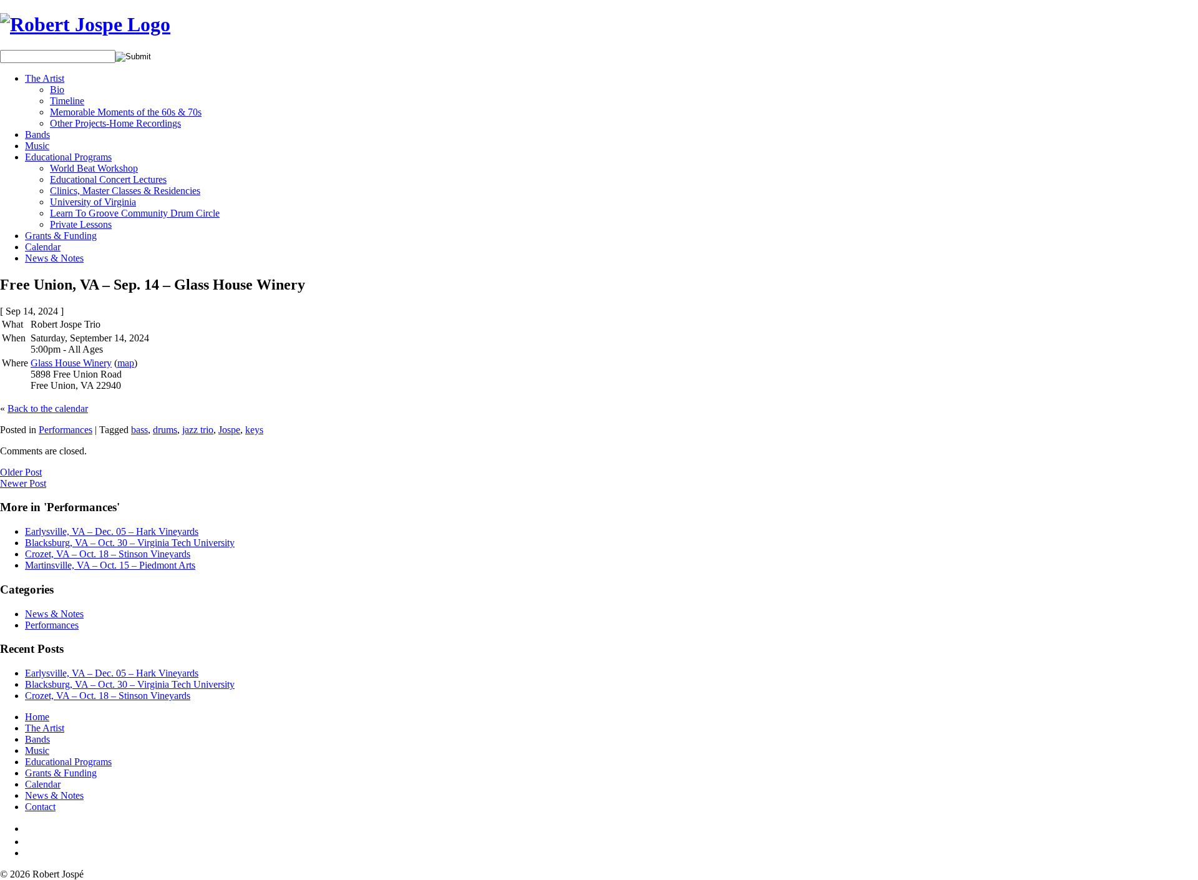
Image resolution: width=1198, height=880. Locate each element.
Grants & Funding (61, 235)
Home (37, 716)
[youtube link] (29, 841)
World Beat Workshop (94, 168)
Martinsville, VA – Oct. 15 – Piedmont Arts (110, 565)
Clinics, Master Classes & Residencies (125, 190)
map (125, 363)
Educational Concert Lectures (108, 179)
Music (37, 145)
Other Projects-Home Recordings (115, 123)
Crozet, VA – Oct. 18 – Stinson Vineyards (107, 554)
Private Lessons (81, 224)
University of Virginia (93, 202)
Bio (57, 89)
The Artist (44, 78)
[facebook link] (27, 828)
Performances (65, 429)
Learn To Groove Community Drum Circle (135, 213)
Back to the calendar (47, 408)
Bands (37, 134)
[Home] (85, 24)
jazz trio (197, 429)
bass (139, 429)
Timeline (67, 100)
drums (165, 429)
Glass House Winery (71, 363)
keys (254, 429)
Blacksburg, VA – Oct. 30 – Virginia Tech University (130, 542)
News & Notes (54, 258)
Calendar (43, 247)
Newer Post (23, 483)
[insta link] (29, 853)
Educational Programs (68, 157)
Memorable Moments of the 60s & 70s (126, 112)
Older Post (21, 472)
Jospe (229, 429)
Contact (40, 806)
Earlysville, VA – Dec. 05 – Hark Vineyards (111, 531)
